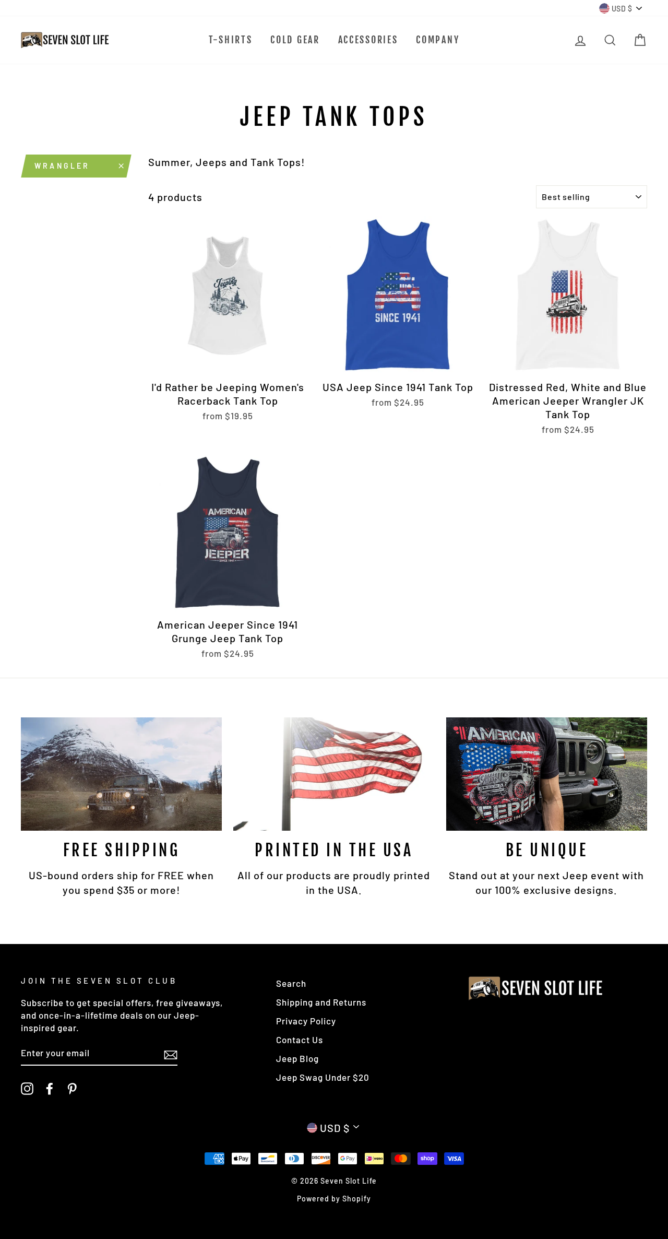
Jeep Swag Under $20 (322, 1077)
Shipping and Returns (321, 1002)
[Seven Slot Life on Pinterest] (72, 1088)
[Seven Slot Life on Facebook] (49, 1088)
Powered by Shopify (334, 1198)
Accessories (368, 39)
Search (291, 983)
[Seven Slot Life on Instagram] (27, 1088)
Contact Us (299, 1039)
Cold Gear (294, 39)
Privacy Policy (306, 1021)
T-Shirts (231, 39)
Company (437, 39)
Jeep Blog (297, 1058)
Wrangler (62, 165)
